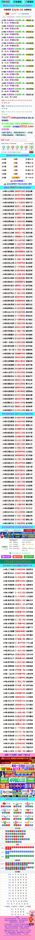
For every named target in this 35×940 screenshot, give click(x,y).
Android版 (7, 556)
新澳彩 (7, 2)
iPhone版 (18, 556)
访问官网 (30, 556)
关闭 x (31, 924)
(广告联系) (25, 934)
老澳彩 (18, 2)
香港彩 (30, 2)
